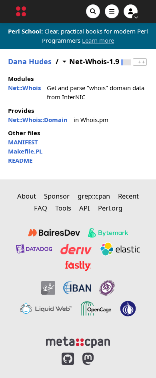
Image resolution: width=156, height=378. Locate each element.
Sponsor (57, 196)
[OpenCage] (96, 308)
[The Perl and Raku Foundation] (128, 308)
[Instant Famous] (107, 288)
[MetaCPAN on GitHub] (68, 359)
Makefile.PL (25, 151)
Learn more (98, 40)
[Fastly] (78, 266)
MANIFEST (23, 142)
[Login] (130, 11)
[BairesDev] (54, 232)
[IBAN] (77, 288)
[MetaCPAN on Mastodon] (96, 359)
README (20, 160)
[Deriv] (76, 249)
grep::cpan (94, 196)
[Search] (93, 11)
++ (141, 62)
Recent (128, 196)
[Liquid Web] (46, 308)
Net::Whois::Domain (38, 120)
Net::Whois (24, 88)
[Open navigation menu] (111, 11)
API (84, 208)
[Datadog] (34, 249)
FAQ (40, 208)
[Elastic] (120, 249)
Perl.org (110, 208)
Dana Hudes (30, 61)
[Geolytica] (48, 288)
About (26, 196)
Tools (63, 208)
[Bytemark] (108, 232)
